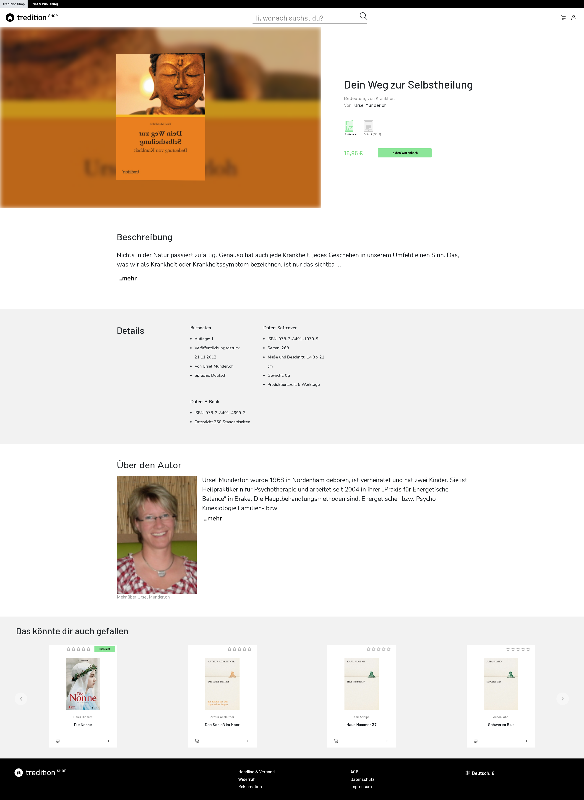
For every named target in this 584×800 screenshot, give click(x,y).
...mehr (128, 278)
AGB (354, 771)
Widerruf (246, 779)
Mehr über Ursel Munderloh (143, 597)
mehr (213, 518)
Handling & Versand (256, 771)
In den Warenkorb (405, 153)
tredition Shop (14, 4)
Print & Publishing (44, 4)
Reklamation (250, 786)
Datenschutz (362, 779)
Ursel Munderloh (370, 105)
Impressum (361, 786)
